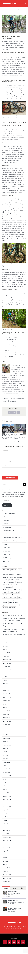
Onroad (18, 592)
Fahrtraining (13, 574)
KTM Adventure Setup (8, 528)
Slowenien (5, 599)
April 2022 (5, 752)
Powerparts (5, 594)
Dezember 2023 (7, 715)
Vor (24, 10)
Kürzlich (14, 885)
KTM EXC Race (6, 545)
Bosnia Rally (14, 566)
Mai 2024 (5, 705)
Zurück (20, 10)
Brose (19, 566)
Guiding (4, 579)
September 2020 (7, 803)
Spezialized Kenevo (5, 401)
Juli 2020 (5, 810)
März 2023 (5, 732)
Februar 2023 (6, 735)
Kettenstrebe (19, 579)
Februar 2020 (6, 827)
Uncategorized (6, 558)
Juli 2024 (5, 701)
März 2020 (5, 824)
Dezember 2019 (7, 834)
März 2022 (5, 756)
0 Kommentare (13, 401)
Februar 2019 (6, 865)
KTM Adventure (7, 524)
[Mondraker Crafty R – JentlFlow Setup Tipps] (8, 428)
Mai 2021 (5, 783)
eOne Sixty (5, 572)
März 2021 (5, 786)
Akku (4, 566)
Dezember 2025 (7, 657)
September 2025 (7, 667)
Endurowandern (16, 569)
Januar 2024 (6, 711)
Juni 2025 (5, 674)
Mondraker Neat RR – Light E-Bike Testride (18, 428)
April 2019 (5, 858)
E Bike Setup (6, 517)
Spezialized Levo (6, 602)
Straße (13, 602)
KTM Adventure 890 (7, 584)
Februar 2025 (6, 684)
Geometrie (11, 400)
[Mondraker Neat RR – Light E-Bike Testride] (20, 428)
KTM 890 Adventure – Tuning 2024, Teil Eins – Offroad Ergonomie (15, 890)
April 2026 (5, 643)
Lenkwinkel (23, 400)
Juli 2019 (5, 851)
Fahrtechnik (5, 574)
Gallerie (10, 428)
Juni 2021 (5, 780)
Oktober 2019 (6, 841)
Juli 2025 (5, 670)
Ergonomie (11, 572)
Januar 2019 (6, 868)
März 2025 (5, 681)
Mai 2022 (5, 749)
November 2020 (7, 797)
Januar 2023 (6, 739)
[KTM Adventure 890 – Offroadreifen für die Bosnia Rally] (5, 898)
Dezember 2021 (7, 766)
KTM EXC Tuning (7, 555)
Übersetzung (12, 604)
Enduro (9, 569)
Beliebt (6, 885)
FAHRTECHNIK (16, 923)
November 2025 (7, 660)
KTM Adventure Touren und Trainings (12, 534)
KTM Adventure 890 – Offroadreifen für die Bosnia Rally (16, 898)
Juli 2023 (5, 728)
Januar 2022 (6, 763)
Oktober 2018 (6, 879)
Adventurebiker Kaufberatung (10, 511)
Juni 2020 (5, 814)
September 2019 (7, 844)
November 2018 (7, 875)
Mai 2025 (5, 677)
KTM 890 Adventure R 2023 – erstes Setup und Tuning (15, 906)
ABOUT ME (13, 925)
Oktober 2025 (6, 664)
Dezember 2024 (7, 691)
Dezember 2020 (7, 793)
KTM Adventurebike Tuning (10, 538)
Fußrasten (5, 577)
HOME (3, 923)
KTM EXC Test (6, 552)
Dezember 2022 (7, 742)
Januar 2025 (6, 687)
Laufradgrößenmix (17, 400)
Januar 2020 (6, 831)
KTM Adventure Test (8, 531)
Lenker (19, 587)
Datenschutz (14, 935)
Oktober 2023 (6, 722)
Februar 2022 (6, 759)
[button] (3, 431)
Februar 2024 (6, 708)
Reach (15, 594)
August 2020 (6, 807)
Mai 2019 (5, 855)
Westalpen (5, 604)
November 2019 (7, 838)
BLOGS (7, 925)
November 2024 (7, 694)
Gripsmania (18, 577)
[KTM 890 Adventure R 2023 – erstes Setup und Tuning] (5, 905)
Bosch (8, 566)
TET (17, 602)
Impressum (24, 934)
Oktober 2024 (6, 698)
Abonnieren (7, 502)
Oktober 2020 (6, 800)
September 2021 (7, 773)
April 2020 (5, 821)
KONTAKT (19, 925)
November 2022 (7, 745)
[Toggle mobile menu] (25, 3)
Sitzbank (18, 597)
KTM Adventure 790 (12, 582)
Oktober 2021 (6, 769)
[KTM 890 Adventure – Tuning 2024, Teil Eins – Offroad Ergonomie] (5, 889)
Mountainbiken (6, 592)
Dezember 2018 (7, 872)
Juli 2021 (5, 776)
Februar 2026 (6, 650)
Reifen (19, 594)
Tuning (21, 602)
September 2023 (7, 725)
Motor (17, 589)
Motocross (12, 589)
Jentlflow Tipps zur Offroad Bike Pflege (12, 612)
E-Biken (4, 569)
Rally (11, 594)
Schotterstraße (6, 597)
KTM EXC (5, 541)
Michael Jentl (6, 398)
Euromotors (18, 572)
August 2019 (6, 848)
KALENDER (9, 923)
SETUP (23, 923)
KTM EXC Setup (7, 548)
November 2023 (7, 718)
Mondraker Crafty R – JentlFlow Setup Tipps (5, 428)
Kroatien (5, 582)
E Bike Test (5, 521)
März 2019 (5, 862)
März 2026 (5, 646)
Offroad (13, 592)
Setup (12, 597)
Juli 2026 (5, 640)
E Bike (23, 398)
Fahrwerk (19, 574)
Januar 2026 (6, 653)
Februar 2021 (6, 790)
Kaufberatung (11, 579)
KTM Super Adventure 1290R (9, 587)
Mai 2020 (5, 817)
